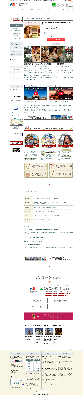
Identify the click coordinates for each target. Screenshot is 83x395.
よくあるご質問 (14, 47)
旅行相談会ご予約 (60, 300)
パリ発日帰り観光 (14, 35)
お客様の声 (13, 59)
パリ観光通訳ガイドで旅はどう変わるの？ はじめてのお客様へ (16, 19)
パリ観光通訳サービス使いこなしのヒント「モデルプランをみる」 (48, 117)
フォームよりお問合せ (37, 300)
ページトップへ (70, 349)
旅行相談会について (15, 51)
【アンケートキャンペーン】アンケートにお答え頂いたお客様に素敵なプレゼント (48, 316)
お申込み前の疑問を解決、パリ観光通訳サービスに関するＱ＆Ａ (17, 382)
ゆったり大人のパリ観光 (15, 30)
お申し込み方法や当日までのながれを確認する (48, 258)
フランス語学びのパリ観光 (16, 33)
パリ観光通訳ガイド (14, 28)
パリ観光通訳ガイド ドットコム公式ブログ (16, 122)
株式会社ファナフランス (16, 97)
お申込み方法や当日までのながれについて (16, 44)
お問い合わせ (56, 43)
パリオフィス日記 (14, 62)
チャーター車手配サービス (16, 38)
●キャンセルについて (47, 36)
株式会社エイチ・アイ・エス (16, 109)
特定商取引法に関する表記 (16, 54)
